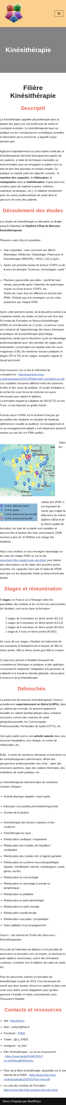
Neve (6, 1101)
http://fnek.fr (17, 1020)
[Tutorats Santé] (14, 14)
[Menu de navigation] (59, 13)
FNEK (21, 1033)
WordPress (34, 1101)
